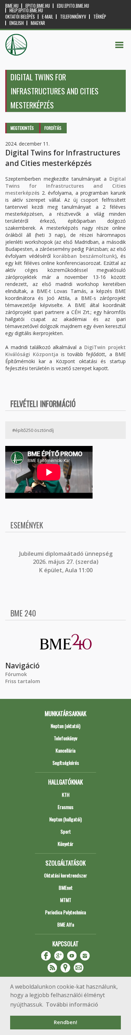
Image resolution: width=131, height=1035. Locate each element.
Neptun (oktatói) (65, 725)
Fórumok (16, 674)
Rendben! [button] (65, 1022)
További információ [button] (72, 1004)
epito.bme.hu (38, 6)
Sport (65, 831)
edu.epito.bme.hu (73, 6)
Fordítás (52, 128)
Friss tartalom (22, 681)
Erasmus (65, 806)
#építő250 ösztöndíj (33, 430)
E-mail (47, 16)
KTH (66, 794)
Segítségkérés (65, 762)
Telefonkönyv (73, 16)
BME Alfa (65, 924)
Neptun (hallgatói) (65, 819)
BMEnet (66, 887)
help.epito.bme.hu (26, 10)
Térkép (99, 16)
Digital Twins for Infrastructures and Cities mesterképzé (65, 185)
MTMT (65, 899)
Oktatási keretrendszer (65, 875)
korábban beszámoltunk (84, 256)
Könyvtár (65, 843)
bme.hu (12, 6)
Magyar (38, 23)
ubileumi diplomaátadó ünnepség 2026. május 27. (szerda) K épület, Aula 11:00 (66, 562)
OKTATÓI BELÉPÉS (20, 16)
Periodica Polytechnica (65, 912)
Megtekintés (22, 128)
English (16, 23)
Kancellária (65, 750)
